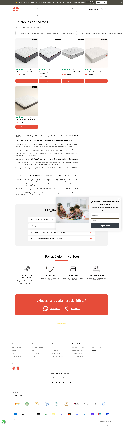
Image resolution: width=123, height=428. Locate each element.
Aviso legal (108, 419)
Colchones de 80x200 (53, 33)
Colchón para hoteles (77, 353)
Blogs (53, 347)
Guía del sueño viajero (77, 350)
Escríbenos (55, 308)
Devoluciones (35, 353)
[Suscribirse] (70, 378)
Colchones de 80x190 (38, 33)
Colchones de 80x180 (23, 33)
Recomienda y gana (56, 353)
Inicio (16, 15)
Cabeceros (94, 352)
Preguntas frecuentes (37, 347)
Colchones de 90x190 (68, 33)
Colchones (22, 15)
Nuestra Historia (16, 347)
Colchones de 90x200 (83, 33)
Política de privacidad (79, 419)
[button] (102, 9)
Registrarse (105, 226)
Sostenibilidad (15, 350)
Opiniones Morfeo (16, 356)
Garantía (34, 356)
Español (108, 425)
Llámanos (75, 308)
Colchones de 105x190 (99, 33)
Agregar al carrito (26, 81)
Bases (93, 355)
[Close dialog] (119, 199)
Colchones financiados (57, 356)
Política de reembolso (68, 419)
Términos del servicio (91, 419)
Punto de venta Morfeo (77, 356)
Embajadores (55, 350)
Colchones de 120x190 (115, 33)
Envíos (33, 350)
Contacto (14, 353)
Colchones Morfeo (96, 347)
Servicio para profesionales (78, 347)
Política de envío (101, 419)
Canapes (94, 349)
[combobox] (109, 425)
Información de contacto (105, 421)
